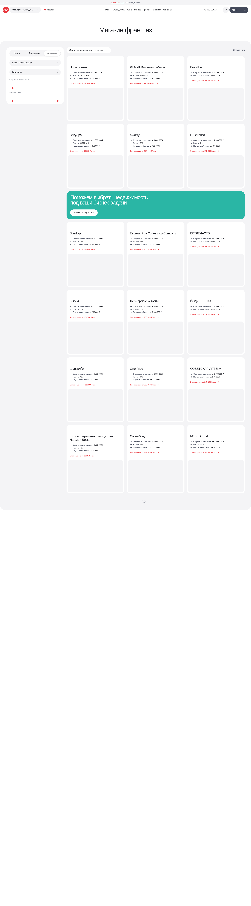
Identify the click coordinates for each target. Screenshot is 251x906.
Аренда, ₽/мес (15, 92)
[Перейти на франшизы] (95, 459)
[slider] (35, 88)
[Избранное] (226, 10)
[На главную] (6, 10)
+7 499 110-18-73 (211, 10)
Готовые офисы (117, 2)
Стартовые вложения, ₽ (19, 79)
